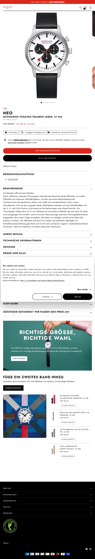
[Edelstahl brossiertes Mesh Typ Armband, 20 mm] (53, 417)
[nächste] (83, 2)
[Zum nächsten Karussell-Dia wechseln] (90, 469)
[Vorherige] (11, 2)
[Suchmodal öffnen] (80, 7)
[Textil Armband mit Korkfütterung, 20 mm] (53, 451)
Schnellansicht (68, 405)
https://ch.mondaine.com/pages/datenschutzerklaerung (42, 280)
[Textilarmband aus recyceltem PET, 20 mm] (53, 434)
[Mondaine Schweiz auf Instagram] (90, 549)
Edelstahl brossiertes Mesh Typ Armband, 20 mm (74, 413)
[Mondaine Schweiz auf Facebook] (86, 549)
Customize (46, 296)
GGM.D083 (13, 179)
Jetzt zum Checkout (47, 158)
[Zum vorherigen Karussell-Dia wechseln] (85, 469)
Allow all (77, 296)
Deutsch (5, 543)
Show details (82, 289)
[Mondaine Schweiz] (7, 7)
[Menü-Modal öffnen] (90, 7)
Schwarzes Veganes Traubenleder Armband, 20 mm (74, 396)
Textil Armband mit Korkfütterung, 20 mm (70, 447)
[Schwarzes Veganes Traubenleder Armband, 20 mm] (53, 401)
